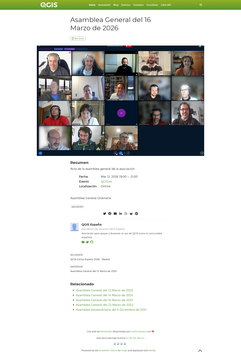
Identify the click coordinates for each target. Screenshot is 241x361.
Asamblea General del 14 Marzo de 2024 (104, 295)
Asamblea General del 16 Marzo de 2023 (104, 300)
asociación (77, 206)
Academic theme (108, 350)
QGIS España (92, 224)
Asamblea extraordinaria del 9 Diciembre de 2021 (111, 309)
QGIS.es (106, 181)
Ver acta (79, 38)
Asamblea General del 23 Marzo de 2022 (104, 304)
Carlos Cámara (138, 331)
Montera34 (106, 331)
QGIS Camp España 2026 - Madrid (90, 259)
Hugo (124, 350)
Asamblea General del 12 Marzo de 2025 (93, 271)
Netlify (152, 350)
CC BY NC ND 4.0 (135, 338)
